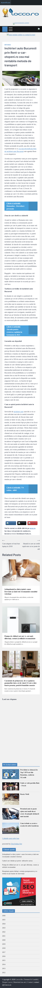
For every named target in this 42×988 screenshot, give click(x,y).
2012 (3, 972)
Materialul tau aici (19, 982)
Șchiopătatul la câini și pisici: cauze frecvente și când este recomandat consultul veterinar (20, 591)
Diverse (7, 45)
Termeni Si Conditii (31, 979)
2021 (3, 936)
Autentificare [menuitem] (5, 3)
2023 (3, 928)
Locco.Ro (19, 979)
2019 (3, 944)
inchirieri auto (18, 412)
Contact (30, 982)
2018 (3, 948)
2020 (3, 940)
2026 (3, 916)
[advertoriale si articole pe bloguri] (19, 905)
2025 (3, 920)
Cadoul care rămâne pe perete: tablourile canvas (17, 861)
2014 (3, 964)
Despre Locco (7, 982)
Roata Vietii (24, 794)
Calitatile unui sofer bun (10, 838)
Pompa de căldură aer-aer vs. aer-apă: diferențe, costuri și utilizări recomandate (19, 637)
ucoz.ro (32, 528)
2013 (3, 968)
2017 (3, 952)
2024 (3, 924)
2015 (3, 960)
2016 (3, 956)
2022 (3, 932)
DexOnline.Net (16, 844)
